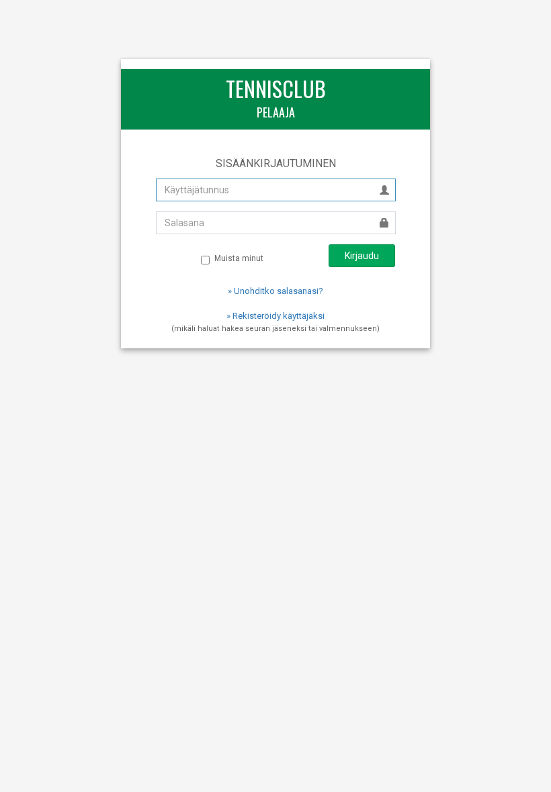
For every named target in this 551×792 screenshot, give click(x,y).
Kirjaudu (362, 255)
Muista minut (238, 258)
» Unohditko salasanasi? (275, 291)
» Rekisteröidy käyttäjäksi (275, 316)
